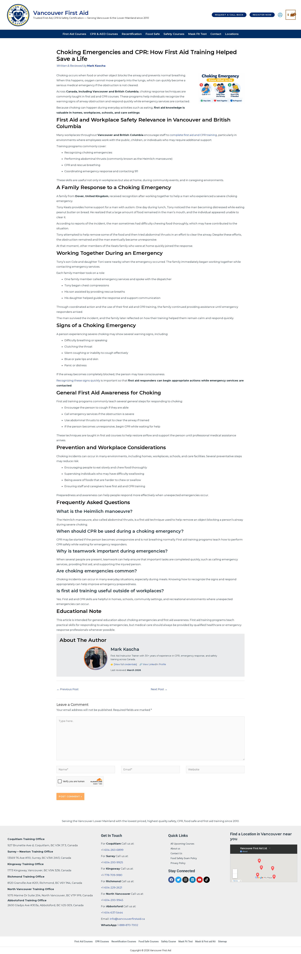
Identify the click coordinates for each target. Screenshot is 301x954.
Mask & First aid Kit (205, 941)
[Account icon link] (280, 15)
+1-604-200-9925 (112, 862)
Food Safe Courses (149, 941)
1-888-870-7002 (128, 925)
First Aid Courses (83, 941)
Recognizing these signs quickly (78, 380)
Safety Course (168, 941)
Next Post (159, 689)
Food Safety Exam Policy (184, 858)
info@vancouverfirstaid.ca (127, 918)
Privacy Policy (178, 863)
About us (175, 848)
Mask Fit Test (185, 941)
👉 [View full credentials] (124, 664)
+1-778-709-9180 (111, 875)
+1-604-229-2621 (111, 887)
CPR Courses (102, 941)
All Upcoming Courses (182, 843)
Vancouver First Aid (61, 13)
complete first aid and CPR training (193, 135)
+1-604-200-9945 (112, 900)
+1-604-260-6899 (112, 849)
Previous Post (68, 689)
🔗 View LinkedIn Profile (152, 664)
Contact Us (176, 853)
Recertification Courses (123, 941)
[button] (229, 15)
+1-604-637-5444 (112, 912)
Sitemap (222, 941)
